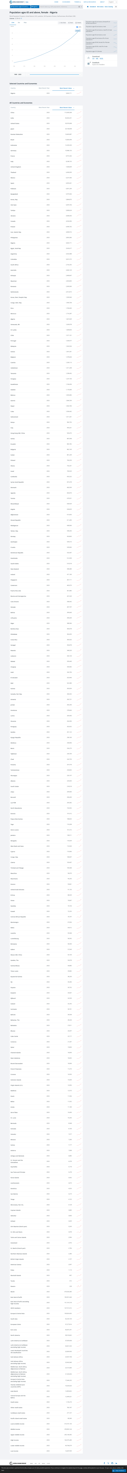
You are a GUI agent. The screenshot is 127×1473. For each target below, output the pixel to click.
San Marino (14, 1194)
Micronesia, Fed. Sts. (17, 1205)
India (12, 118)
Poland (13, 227)
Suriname (14, 1009)
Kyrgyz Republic (16, 737)
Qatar (12, 1047)
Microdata (100, 7)
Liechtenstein (15, 1183)
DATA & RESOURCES (90, 2)
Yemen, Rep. (14, 531)
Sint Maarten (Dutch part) (19, 1226)
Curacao (13, 1074)
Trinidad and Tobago (17, 868)
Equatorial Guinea (16, 976)
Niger (12, 623)
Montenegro (15, 922)
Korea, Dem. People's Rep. (19, 297)
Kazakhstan (14, 384)
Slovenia (13, 721)
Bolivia (13, 612)
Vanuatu (13, 1134)
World (12, 1292)
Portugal (13, 341)
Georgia (13, 607)
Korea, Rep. (14, 199)
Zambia (13, 732)
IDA (36, 1463)
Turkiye (13, 210)
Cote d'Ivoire (15, 602)
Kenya (13, 422)
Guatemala (14, 558)
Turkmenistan (15, 770)
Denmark (13, 487)
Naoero (13, 1286)
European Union (16, 1324)
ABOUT (102, 2)
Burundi (13, 797)
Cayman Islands (16, 1210)
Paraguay (14, 726)
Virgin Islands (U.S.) (17, 1085)
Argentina (14, 254)
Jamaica (13, 835)
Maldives (13, 1091)
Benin (12, 748)
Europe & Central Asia (17, 1313)
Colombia (14, 259)
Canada (13, 221)
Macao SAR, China (16, 955)
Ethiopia (13, 275)
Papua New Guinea (17, 819)
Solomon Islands (16, 1080)
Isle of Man (14, 1112)
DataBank (93, 7)
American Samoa (16, 1264)
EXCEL (101, 58)
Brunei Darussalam (17, 1063)
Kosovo (13, 884)
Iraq (12, 428)
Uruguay (13, 667)
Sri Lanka (13, 330)
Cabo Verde (14, 1036)
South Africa (14, 265)
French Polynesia (16, 1069)
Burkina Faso (15, 629)
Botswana (14, 944)
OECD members (15, 1308)
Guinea (13, 688)
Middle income (15, 1429)
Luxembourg (15, 938)
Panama (13, 765)
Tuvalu (13, 1281)
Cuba (12, 411)
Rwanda (13, 650)
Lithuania (14, 618)
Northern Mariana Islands (19, 1254)
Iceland (13, 1004)
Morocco (13, 313)
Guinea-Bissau (15, 966)
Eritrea (13, 895)
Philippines (14, 237)
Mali (12, 683)
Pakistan (13, 189)
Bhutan (13, 1031)
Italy (12, 161)
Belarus (13, 395)
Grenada (13, 1129)
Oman (12, 900)
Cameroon (14, 585)
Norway (13, 536)
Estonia (13, 813)
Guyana (13, 987)
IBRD (31, 1463)
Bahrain (13, 1015)
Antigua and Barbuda (17, 1156)
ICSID (48, 1463)
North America (15, 1335)
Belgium (13, 357)
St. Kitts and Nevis (16, 1232)
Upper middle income (17, 1435)
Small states (14, 1402)
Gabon (13, 949)
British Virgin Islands (17, 1259)
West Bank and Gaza (17, 846)
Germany (13, 150)
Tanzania (13, 373)
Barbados (14, 1025)
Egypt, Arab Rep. (16, 248)
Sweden (13, 390)
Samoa (13, 1145)
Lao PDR (13, 803)
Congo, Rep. (14, 857)
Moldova (13, 743)
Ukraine (13, 216)
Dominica (14, 1188)
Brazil (12, 140)
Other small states (16, 1407)
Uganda (13, 493)
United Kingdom (16, 167)
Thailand (13, 172)
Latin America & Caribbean (19, 1341)
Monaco (13, 1139)
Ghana (13, 466)
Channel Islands (16, 1052)
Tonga (12, 1199)
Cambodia (14, 476)
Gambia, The (15, 960)
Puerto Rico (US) (16, 591)
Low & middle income (17, 1424)
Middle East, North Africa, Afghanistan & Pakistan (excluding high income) (19, 1374)
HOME (56, 2)
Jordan (13, 705)
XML (97, 58)
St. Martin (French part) (18, 1248)
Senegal (13, 645)
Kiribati (13, 1221)
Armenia (13, 699)
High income (15, 1440)
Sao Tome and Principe (18, 1172)
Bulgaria (13, 449)
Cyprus (13, 851)
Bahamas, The (15, 1020)
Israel (12, 471)
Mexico (13, 178)
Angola (13, 509)
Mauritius (14, 873)
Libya (12, 792)
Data (27, 2)
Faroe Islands (15, 1178)
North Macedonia (16, 808)
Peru (12, 308)
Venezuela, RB (15, 324)
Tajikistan (14, 754)
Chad (12, 759)
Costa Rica (14, 640)
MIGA (43, 1463)
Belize (12, 1101)
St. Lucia (13, 1118)
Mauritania (14, 879)
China (12, 112)
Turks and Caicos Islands (18, 1237)
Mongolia (14, 841)
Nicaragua (14, 775)
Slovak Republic (16, 520)
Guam (12, 1096)
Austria (13, 400)
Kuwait (13, 911)
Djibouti (13, 998)
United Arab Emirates (17, 889)
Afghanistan (14, 515)
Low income (14, 1451)
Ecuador (13, 444)
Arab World (14, 1391)
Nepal (12, 406)
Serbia (13, 439)
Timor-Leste (14, 971)
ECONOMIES (66, 2)
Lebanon (13, 656)
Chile (12, 335)
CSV (93, 58)
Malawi (13, 661)
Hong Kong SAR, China (18, 433)
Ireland (13, 574)
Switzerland (14, 417)
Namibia (13, 906)
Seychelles (14, 1167)
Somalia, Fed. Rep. (16, 694)
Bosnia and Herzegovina (18, 596)
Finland (13, 460)
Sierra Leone (15, 830)
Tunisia (13, 498)
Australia (13, 270)
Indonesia (14, 145)
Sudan (13, 455)
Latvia (13, 716)
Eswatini (13, 993)
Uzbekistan (14, 368)
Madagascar (14, 525)
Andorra (13, 1150)
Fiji (11, 982)
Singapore (14, 580)
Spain (12, 183)
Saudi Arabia (15, 563)
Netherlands (15, 292)
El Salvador (14, 678)
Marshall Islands (16, 1275)
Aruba (12, 1107)
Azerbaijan (14, 542)
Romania (13, 286)
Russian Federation (17, 134)
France (13, 156)
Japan (12, 129)
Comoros (13, 1042)
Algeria (13, 319)
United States (15, 123)
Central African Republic (18, 917)
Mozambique (15, 504)
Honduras (14, 710)
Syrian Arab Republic (17, 482)
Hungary (13, 379)
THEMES (76, 2)
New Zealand (15, 569)
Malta (12, 928)
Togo (12, 824)
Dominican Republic (17, 553)
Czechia (13, 362)
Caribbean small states (18, 1413)
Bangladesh (14, 194)
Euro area (14, 1330)
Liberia (13, 862)
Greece (13, 352)
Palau (12, 1270)
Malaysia (13, 346)
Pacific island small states (19, 1418)
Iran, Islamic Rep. (16, 232)
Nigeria (13, 93)
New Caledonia (15, 1058)
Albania (13, 781)
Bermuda (13, 1123)
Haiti (12, 672)
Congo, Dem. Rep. (16, 303)
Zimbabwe (14, 634)
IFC (39, 1463)
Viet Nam (13, 205)
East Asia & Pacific (16, 1297)
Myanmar (14, 281)
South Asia (14, 1319)
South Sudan (15, 786)
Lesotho (13, 933)
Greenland (14, 1243)
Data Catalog (109, 7)
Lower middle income (17, 1445)
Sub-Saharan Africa (17, 1357)
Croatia (13, 547)
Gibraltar (13, 1216)
